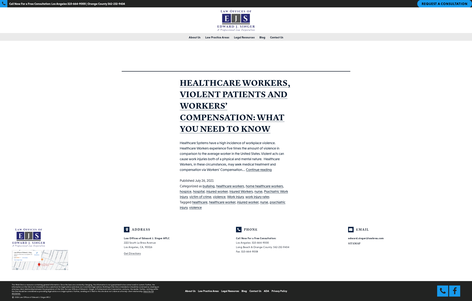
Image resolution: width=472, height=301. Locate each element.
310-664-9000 (260, 242)
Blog (262, 37)
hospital (199, 191)
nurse (258, 191)
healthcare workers (230, 186)
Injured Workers (241, 191)
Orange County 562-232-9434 (106, 3)
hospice (185, 191)
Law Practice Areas (217, 37)
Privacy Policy (279, 291)
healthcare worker (222, 202)
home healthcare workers (264, 186)
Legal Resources (244, 37)
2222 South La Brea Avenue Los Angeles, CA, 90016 (146, 243)
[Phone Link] (442, 291)
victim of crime (200, 197)
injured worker (217, 191)
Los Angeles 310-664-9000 (68, 3)
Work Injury (235, 197)
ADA (266, 291)
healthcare (199, 202)
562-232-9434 (281, 247)
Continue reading (259, 170)
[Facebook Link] (454, 291)
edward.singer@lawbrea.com (366, 238)
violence (219, 197)
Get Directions (132, 253)
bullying (209, 186)
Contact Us (276, 37)
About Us (194, 37)
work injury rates (257, 197)
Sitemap (354, 243)
